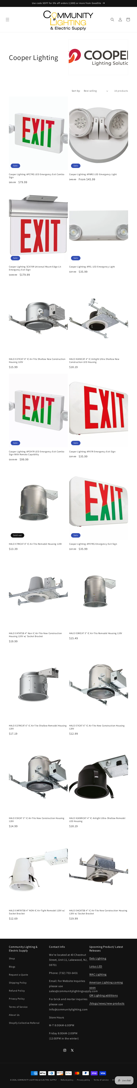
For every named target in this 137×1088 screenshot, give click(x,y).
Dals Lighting (97, 958)
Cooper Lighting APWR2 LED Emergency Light (93, 174)
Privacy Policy (16, 998)
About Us (14, 1014)
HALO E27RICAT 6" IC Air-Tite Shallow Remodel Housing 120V (38, 727)
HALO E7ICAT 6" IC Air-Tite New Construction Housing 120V (97, 727)
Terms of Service (18, 1006)
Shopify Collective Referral (24, 1022)
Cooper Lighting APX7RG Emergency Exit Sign (93, 544)
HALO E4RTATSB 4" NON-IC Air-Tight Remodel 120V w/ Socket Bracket (37, 912)
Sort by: (76, 90)
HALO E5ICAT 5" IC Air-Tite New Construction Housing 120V (36, 820)
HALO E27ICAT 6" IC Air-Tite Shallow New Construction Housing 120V (37, 361)
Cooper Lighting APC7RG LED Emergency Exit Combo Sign (36, 176)
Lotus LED (95, 966)
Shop (12, 958)
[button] (7, 19)
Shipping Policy (18, 982)
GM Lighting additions (103, 995)
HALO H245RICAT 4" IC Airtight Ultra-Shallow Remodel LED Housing (97, 820)
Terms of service (101, 1080)
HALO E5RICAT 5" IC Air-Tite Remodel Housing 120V (95, 633)
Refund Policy (17, 990)
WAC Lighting (97, 974)
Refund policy (67, 1080)
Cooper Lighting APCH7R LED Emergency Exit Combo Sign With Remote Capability (36, 453)
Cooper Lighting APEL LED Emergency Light (92, 266)
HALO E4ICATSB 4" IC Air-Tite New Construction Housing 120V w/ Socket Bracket (98, 912)
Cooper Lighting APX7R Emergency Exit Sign (92, 451)
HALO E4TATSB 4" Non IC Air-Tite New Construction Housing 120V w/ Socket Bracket (35, 635)
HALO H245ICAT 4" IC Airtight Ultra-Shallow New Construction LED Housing (94, 361)
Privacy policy (83, 1080)
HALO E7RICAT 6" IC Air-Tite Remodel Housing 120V (35, 544)
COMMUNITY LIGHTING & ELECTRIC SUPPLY (37, 1080)
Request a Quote (18, 974)
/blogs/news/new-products (107, 1003)
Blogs (12, 966)
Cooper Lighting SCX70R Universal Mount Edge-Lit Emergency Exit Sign (35, 268)
